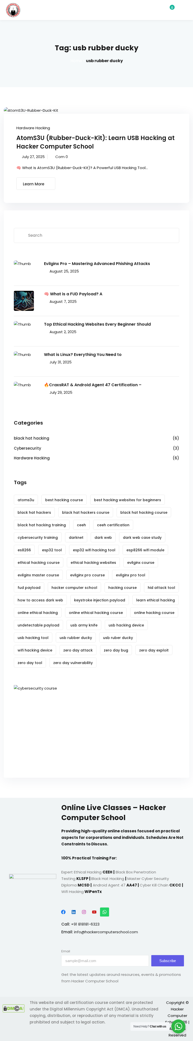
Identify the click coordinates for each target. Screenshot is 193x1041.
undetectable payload (38, 625)
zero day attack (78, 650)
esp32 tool (52, 550)
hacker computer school (74, 587)
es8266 (24, 550)
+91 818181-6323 (85, 924)
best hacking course (64, 499)
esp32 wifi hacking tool (94, 550)
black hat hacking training (42, 525)
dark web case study (142, 537)
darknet (76, 537)
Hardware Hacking (33, 128)
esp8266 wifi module (145, 550)
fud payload (29, 587)
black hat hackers (34, 512)
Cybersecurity (27, 448)
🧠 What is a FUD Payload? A (73, 294)
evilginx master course (38, 575)
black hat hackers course (85, 512)
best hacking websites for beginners (127, 499)
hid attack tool (161, 587)
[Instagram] (83, 912)
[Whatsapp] (104, 912)
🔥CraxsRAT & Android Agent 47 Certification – (92, 385)
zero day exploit (154, 650)
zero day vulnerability (73, 662)
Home (76, 61)
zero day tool (30, 662)
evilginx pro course (87, 575)
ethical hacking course (39, 562)
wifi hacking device (35, 650)
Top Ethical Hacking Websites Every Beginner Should (97, 324)
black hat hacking (31, 438)
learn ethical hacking (155, 600)
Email (65, 951)
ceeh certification (113, 525)
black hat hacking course (143, 512)
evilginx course (140, 562)
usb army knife (84, 625)
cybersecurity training (38, 537)
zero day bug (116, 650)
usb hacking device (126, 625)
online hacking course (154, 612)
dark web (103, 537)
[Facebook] (63, 912)
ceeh (81, 525)
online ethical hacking (38, 612)
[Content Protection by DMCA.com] (14, 1008)
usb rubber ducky (76, 637)
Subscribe (167, 961)
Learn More (33, 184)
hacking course (122, 587)
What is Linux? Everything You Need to (83, 354)
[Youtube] (94, 912)
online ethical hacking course (96, 612)
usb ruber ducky (118, 637)
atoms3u (26, 499)
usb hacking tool (33, 637)
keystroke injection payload (99, 600)
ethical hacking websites (93, 562)
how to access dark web (40, 600)
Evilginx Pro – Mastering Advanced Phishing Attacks (97, 264)
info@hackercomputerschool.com (106, 932)
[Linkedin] (73, 912)
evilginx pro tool (130, 575)
